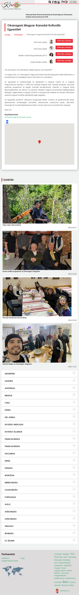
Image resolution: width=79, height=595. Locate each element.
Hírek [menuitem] (35, 14)
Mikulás (57, 573)
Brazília (8, 395)
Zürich (63, 568)
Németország (11, 482)
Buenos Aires (68, 585)
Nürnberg (72, 557)
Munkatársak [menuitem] (47, 14)
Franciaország (12, 439)
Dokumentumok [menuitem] (38, 17)
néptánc (67, 565)
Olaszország (11, 490)
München (65, 573)
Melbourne (59, 578)
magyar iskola (59, 570)
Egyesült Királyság (14, 424)
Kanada (9, 468)
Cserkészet (58, 565)
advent (69, 570)
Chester (57, 568)
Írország (9, 533)
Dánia (8, 410)
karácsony (70, 578)
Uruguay (9, 526)
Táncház (58, 557)
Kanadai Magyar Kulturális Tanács (18, 117)
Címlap (7, 35)
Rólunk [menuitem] (39, 14)
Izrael (7, 461)
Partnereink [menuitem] (68, 14)
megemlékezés (60, 575)
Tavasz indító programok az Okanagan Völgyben (21, 271)
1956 (72, 554)
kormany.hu (64, 591)
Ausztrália (10, 388)
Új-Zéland (9, 541)
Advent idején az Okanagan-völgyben (17, 364)
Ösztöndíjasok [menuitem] (58, 14)
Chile (7, 403)
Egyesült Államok (13, 432)
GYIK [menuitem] (46, 17)
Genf (65, 557)
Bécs (66, 581)
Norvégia (9, 475)
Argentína (10, 373)
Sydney (73, 582)
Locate (7, 121)
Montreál (57, 554)
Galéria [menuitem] (29, 17)
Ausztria (9, 381)
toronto (57, 585)
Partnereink (18, 35)
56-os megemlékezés (62, 563)
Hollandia (10, 453)
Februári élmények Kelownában (15, 318)
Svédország (11, 512)
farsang (66, 560)
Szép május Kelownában (12, 225)
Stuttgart (65, 554)
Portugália (10, 497)
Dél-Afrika (10, 417)
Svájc (8, 504)
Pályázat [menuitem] (29, 14)
